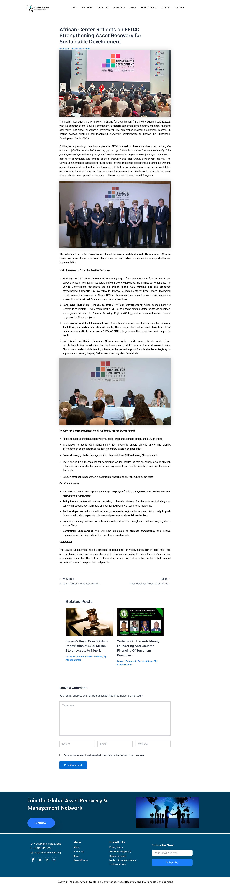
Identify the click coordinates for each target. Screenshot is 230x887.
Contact (179, 7)
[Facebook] (33, 859)
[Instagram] (54, 859)
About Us (87, 7)
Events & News (94, 656)
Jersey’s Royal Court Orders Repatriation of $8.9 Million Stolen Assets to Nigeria (87, 645)
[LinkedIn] (47, 859)
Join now (40, 822)
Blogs (133, 7)
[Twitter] (40, 859)
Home (74, 7)
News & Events (149, 7)
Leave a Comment (75, 656)
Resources (119, 7)
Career (165, 7)
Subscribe (172, 862)
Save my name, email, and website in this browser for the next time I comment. (104, 755)
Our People (103, 7)
